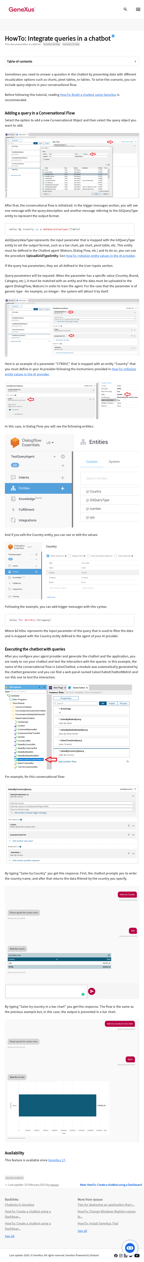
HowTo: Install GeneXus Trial (98, 1223)
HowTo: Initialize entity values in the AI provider (100, 256)
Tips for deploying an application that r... (106, 1204)
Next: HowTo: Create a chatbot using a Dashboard (111, 1185)
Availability (14, 1152)
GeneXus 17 (56, 1160)
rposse (54, 1185)
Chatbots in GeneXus (19, 1204)
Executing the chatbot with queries (35, 649)
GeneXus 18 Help (52, 44)
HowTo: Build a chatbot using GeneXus (88, 94)
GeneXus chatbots (14, 1177)
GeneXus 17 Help (71, 44)
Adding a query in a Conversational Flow (40, 113)
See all (9, 1236)
